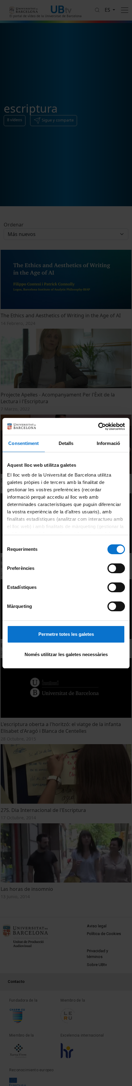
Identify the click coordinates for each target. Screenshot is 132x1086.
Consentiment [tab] (23, 443)
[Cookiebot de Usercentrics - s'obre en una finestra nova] (98, 427)
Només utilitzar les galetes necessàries (66, 654)
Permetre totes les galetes (66, 634)
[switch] (116, 568)
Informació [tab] (108, 443)
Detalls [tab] (66, 443)
